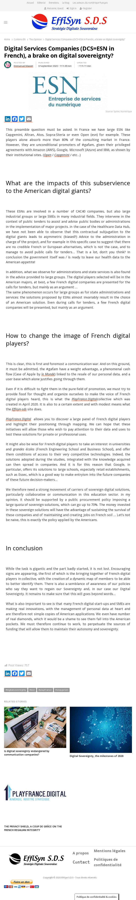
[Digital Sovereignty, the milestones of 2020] (101, 708)
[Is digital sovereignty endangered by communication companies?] (35, 708)
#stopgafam (61, 689)
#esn (32, 689)
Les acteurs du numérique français (90, 2)
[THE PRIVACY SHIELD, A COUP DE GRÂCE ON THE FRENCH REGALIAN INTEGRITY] (35, 763)
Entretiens (54, 2)
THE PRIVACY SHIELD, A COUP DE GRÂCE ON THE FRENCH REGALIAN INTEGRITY (33, 828)
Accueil (30, 2)
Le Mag (65, 2)
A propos (81, 853)
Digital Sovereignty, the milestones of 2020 (96, 756)
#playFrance (45, 689)
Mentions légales (109, 850)
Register (87, 8)
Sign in (73, 8)
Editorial (41, 2)
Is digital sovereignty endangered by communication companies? (26, 752)
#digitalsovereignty (15, 689)
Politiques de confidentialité (107, 862)
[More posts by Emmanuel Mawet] (7, 63)
